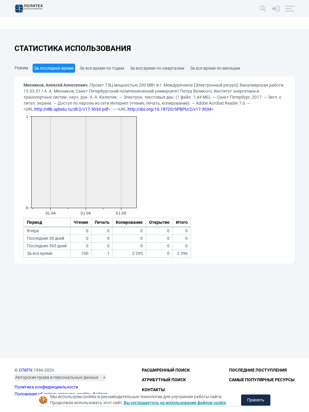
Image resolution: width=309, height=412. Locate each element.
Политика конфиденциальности (46, 387)
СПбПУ (25, 370)
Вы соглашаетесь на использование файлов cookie (175, 402)
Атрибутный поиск (164, 379)
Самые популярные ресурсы (262, 379)
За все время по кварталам (157, 68)
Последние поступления (258, 370)
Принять (255, 400)
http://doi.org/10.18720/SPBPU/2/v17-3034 (170, 109)
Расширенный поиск (166, 370)
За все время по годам (102, 68)
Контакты (153, 389)
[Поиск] (263, 8)
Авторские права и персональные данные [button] (56, 377)
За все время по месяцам (215, 68)
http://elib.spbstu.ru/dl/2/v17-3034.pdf (71, 109)
